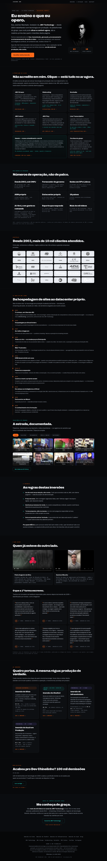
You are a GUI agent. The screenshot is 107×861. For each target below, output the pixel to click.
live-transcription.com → (78, 131)
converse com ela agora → (23, 155)
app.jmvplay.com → (48, 131)
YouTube (71, 840)
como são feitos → (76, 155)
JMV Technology (30, 840)
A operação (80, 1)
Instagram (78, 840)
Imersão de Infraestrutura (58, 836)
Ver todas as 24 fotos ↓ (22, 469)
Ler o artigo (19, 783)
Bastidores (56, 435)
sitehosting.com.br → (49, 109)
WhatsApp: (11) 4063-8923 (53, 854)
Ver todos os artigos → (19, 787)
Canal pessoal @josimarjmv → (53, 824)
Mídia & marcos (45, 435)
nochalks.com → (75, 109)
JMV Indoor (64, 840)
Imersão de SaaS (74, 836)
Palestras (23, 435)
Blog (86, 1)
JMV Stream (40, 840)
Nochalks (56, 840)
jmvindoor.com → (20, 131)
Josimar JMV (17, 1)
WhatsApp (91, 1)
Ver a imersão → (20, 715)
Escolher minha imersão (22, 55)
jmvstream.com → (20, 109)
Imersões (72, 1)
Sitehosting (48, 840)
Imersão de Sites (29, 836)
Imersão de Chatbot (42, 836)
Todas (15, 435)
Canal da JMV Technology (53, 820)
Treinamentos (33, 435)
